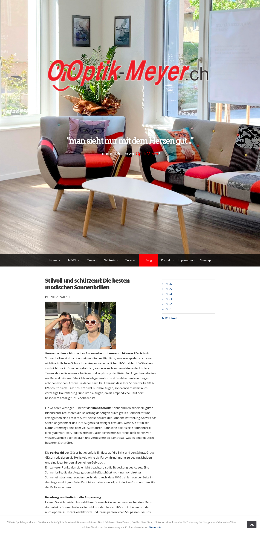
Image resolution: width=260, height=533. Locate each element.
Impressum (185, 260)
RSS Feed (171, 318)
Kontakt (166, 260)
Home (53, 260)
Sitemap (205, 260)
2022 (168, 304)
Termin (130, 260)
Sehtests (110, 260)
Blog (149, 260)
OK (252, 524)
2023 (168, 299)
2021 (168, 309)
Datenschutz (155, 527)
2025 (168, 289)
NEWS (72, 260)
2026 (168, 284)
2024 (168, 294)
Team (91, 260)
